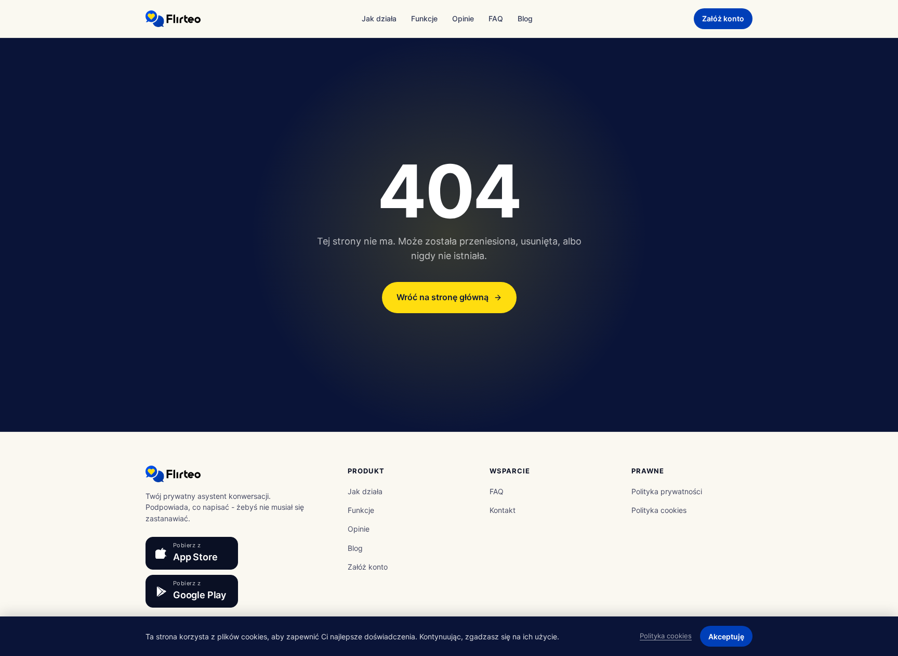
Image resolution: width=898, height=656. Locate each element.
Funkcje (424, 18)
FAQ (495, 18)
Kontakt (503, 510)
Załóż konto (723, 18)
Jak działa (379, 18)
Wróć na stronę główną (442, 297)
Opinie (463, 18)
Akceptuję (726, 636)
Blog (525, 18)
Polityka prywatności (666, 491)
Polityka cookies (658, 510)
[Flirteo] (173, 18)
